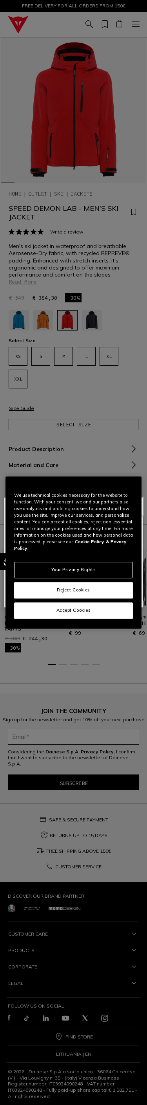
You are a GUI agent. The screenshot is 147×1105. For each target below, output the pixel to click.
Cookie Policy (89, 541)
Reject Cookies (73, 590)
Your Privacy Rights (73, 569)
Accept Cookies (73, 610)
